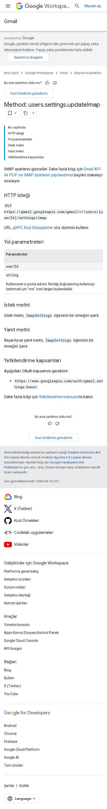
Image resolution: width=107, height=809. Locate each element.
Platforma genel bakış (21, 571)
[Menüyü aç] (8, 6)
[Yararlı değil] (54, 83)
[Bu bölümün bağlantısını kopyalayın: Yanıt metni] (35, 330)
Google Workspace (39, 73)
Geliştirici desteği (17, 595)
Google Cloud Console (21, 641)
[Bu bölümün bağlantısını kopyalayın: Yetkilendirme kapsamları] (66, 361)
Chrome (10, 734)
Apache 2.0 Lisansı (67, 457)
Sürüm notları (14, 587)
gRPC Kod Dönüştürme (33, 227)
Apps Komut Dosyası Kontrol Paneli (31, 633)
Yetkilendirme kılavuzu (58, 396)
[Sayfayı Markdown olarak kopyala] (25, 113)
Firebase (10, 742)
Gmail (10, 21)
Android (10, 726)
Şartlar (9, 786)
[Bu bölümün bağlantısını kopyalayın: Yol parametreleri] (49, 242)
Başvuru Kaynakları (87, 73)
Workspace (57, 6)
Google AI (11, 757)
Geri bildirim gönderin (29, 93)
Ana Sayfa (11, 73)
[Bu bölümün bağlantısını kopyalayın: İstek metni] (35, 305)
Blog (7, 670)
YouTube (11, 694)
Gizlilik (24, 786)
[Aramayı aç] (77, 6)
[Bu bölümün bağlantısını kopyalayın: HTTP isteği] (35, 196)
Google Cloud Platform (22, 749)
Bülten (9, 678)
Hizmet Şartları (15, 603)
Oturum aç (92, 6)
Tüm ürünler (13, 765)
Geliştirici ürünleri (17, 579)
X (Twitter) (12, 686)
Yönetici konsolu (17, 625)
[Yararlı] (47, 83)
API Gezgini (13, 648)
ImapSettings (39, 315)
